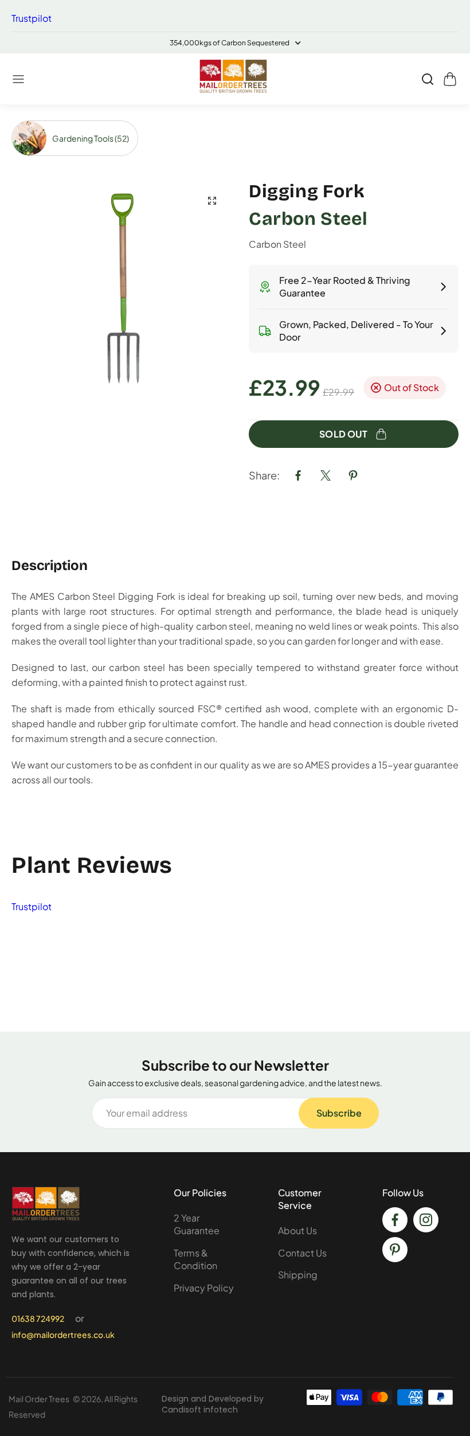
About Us (297, 1230)
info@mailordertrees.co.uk (63, 1334)
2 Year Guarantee (197, 1224)
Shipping (298, 1275)
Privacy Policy (204, 1288)
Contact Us (302, 1253)
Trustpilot (31, 18)
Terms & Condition (195, 1259)
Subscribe (339, 1113)
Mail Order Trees (39, 1399)
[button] (19, 79)
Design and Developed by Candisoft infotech (213, 1404)
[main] (235, 568)
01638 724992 (37, 1318)
